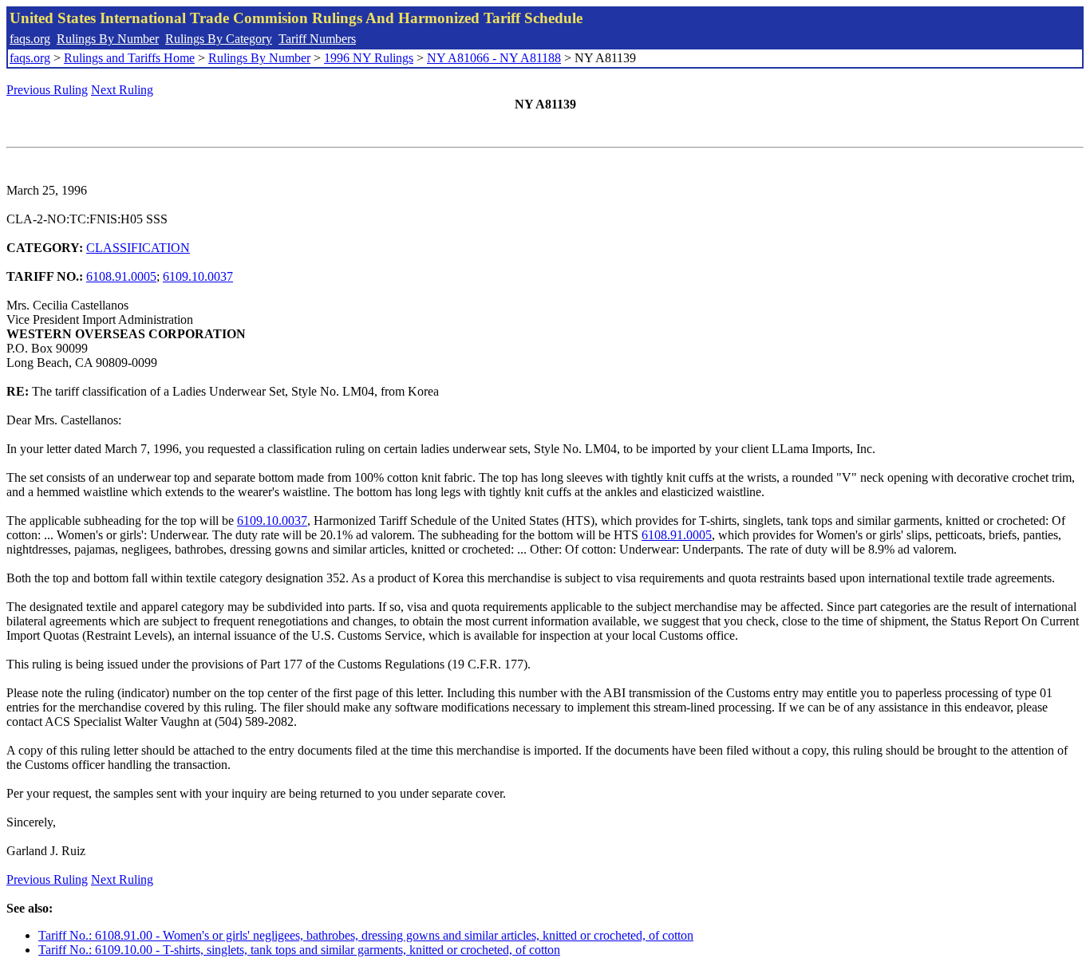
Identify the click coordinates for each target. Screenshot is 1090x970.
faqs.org (30, 38)
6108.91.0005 (121, 276)
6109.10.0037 (198, 276)
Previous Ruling (47, 90)
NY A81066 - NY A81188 (494, 58)
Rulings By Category (218, 38)
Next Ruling (122, 90)
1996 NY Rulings (368, 58)
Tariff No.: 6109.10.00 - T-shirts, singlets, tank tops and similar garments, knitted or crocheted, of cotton (299, 949)
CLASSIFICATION (138, 247)
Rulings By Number (108, 38)
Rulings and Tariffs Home (129, 58)
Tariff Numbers (317, 38)
